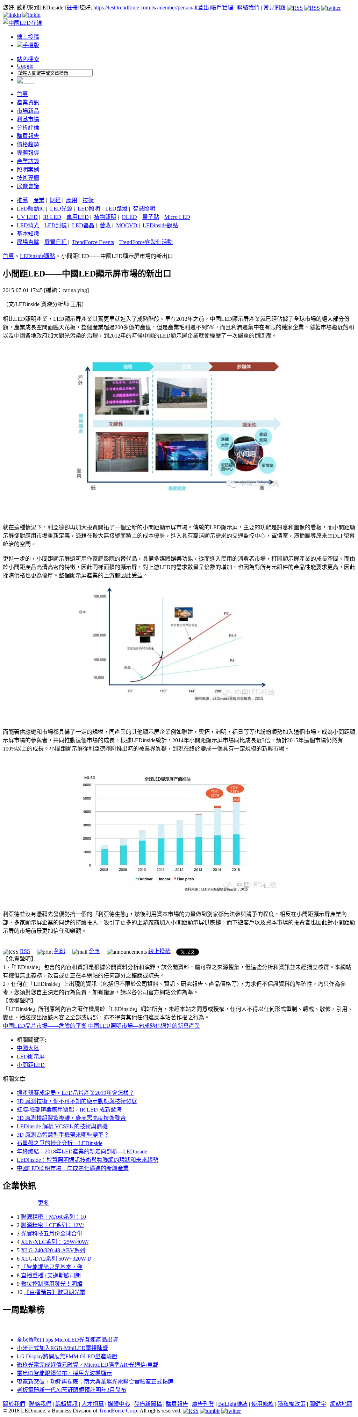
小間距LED (31, 1065)
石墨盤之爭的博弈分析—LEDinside (59, 1143)
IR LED (52, 217)
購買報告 (28, 136)
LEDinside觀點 (160, 225)
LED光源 (61, 209)
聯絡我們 (248, 7)
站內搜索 (28, 59)
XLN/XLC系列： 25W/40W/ (54, 1242)
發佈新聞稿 (148, 1404)
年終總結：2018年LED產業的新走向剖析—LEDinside (82, 1151)
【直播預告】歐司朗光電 (54, 1292)
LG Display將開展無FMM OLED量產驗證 (67, 1356)
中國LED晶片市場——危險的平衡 (45, 1026)
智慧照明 (144, 209)
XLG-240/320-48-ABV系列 (53, 1250)
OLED (129, 217)
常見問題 (274, 7)
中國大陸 (28, 1048)
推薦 (22, 200)
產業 (38, 200)
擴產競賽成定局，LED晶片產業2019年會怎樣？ (75, 1093)
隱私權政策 (292, 1404)
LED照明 (89, 209)
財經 (55, 200)
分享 (94, 951)
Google (25, 66)
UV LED (27, 217)
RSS (25, 951)
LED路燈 (116, 209)
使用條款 (262, 1404)
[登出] (203, 7)
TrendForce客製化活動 (146, 242)
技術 (88, 200)
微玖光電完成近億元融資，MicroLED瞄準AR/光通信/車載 (87, 1365)
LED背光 (28, 225)
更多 (43, 1203)
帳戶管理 (222, 7)
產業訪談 (28, 161)
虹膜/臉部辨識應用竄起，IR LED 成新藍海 (69, 1110)
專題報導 (28, 153)
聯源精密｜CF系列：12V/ (52, 1225)
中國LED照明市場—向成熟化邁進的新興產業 (144, 1026)
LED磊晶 (83, 225)
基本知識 (28, 234)
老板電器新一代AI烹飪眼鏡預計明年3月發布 (71, 1390)
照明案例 (28, 169)
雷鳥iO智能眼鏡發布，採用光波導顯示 (64, 1373)
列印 (59, 951)
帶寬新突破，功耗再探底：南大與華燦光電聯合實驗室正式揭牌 (95, 1382)
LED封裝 (55, 225)
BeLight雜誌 (233, 1404)
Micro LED (177, 217)
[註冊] (72, 7)
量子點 (150, 217)
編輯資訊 (66, 1404)
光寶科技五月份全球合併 (52, 1234)
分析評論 (28, 128)
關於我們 (14, 1404)
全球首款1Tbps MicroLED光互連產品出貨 (67, 1340)
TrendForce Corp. (118, 1411)
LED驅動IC (31, 209)
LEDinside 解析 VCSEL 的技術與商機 (62, 1126)
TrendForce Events (93, 242)
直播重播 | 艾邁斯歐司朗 (51, 1275)
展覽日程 (55, 242)
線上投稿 (28, 37)
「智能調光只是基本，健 (52, 1267)
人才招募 (92, 1404)
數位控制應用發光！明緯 (52, 1284)
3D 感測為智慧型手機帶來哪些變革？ (63, 1135)
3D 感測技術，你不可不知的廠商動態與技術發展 (77, 1101)
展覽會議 (28, 186)
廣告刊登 (203, 1404)
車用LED (77, 217)
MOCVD (126, 225)
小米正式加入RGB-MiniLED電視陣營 (62, 1348)
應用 (71, 200)
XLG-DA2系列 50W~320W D (56, 1259)
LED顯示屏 (31, 1057)
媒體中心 (119, 1404)
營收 (105, 225)
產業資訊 (28, 102)
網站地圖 (341, 1404)
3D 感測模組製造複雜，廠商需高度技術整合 (71, 1118)
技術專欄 (28, 178)
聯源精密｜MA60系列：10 (53, 1217)
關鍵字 (317, 1404)
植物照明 (105, 217)
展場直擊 (28, 242)
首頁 (22, 94)
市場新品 (28, 111)
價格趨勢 (28, 144)
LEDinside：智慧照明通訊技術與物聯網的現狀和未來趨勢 (87, 1160)
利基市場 (28, 119)
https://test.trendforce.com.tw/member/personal (144, 7)
